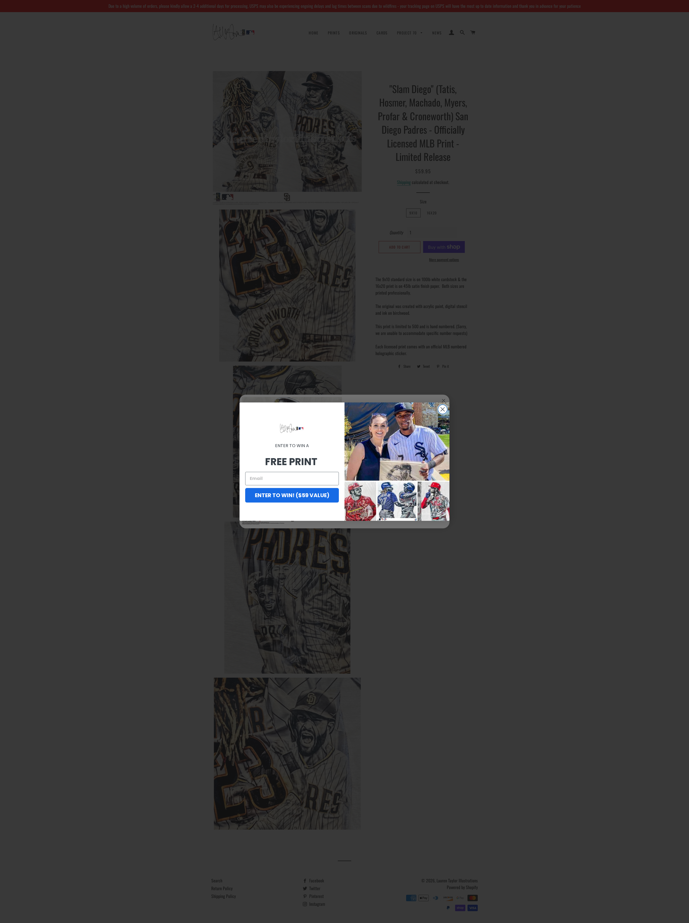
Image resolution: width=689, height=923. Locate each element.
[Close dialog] (442, 409)
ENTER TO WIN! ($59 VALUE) (292, 495)
